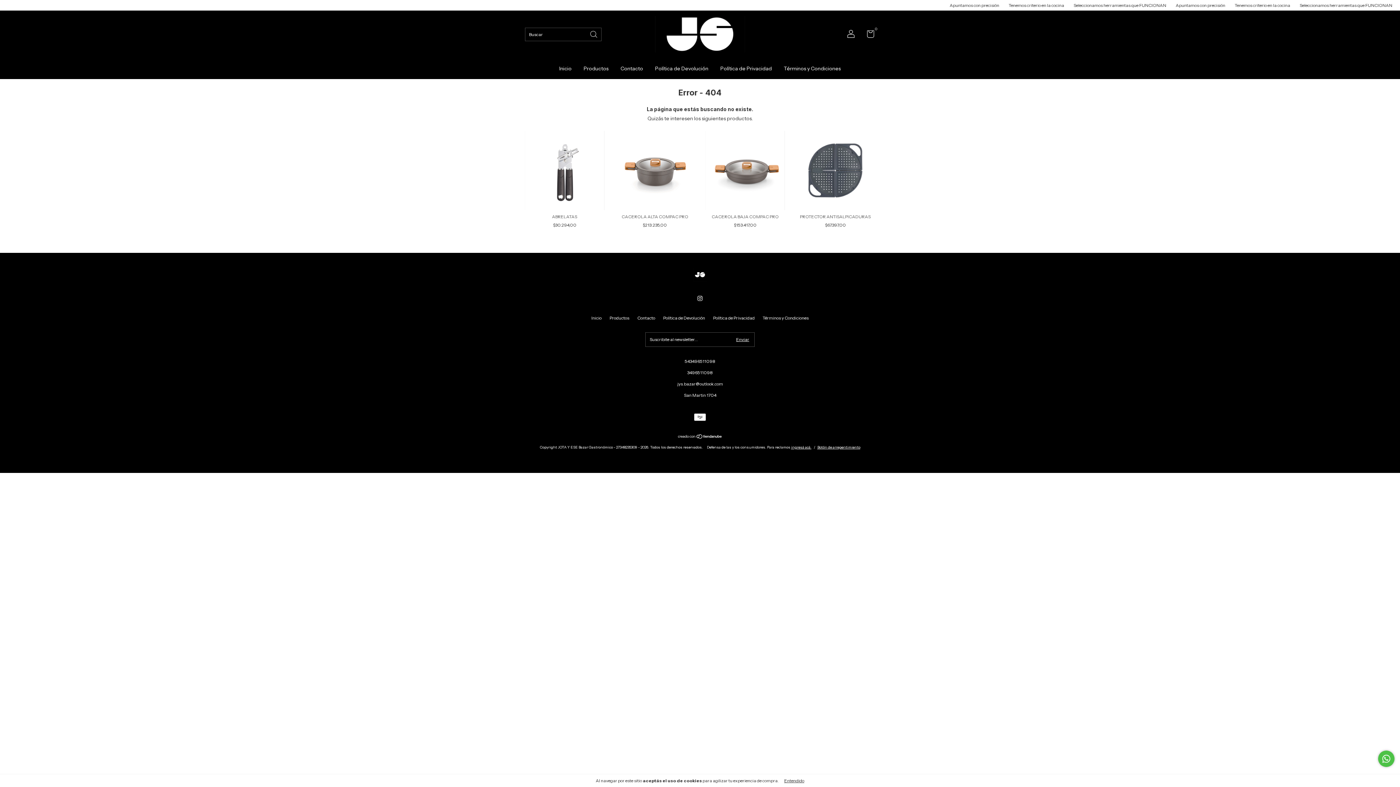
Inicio (565, 68)
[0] (868, 35)
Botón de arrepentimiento (838, 447)
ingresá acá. (801, 447)
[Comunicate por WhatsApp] (1386, 759)
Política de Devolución (681, 68)
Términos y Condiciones (812, 68)
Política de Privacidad (746, 68)
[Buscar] (594, 34)
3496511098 (700, 372)
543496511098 (700, 361)
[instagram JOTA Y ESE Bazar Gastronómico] (700, 298)
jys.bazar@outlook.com (700, 384)
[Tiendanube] (700, 437)
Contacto (632, 68)
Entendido (794, 780)
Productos (596, 68)
